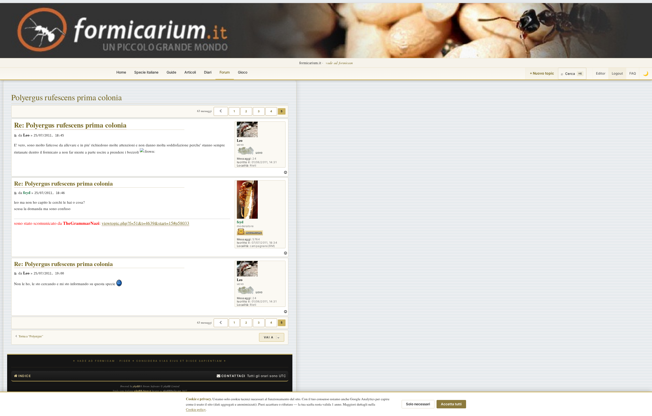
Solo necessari (418, 404)
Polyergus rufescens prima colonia (66, 97)
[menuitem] (231, 376)
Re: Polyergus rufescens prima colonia (70, 125)
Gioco (242, 72)
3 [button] (259, 111)
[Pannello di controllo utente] (590, 73)
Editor (600, 73)
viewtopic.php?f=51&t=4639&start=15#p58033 (145, 223)
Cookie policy (196, 409)
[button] (221, 111)
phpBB (136, 386)
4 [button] (271, 111)
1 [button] (234, 111)
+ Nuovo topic (542, 73)
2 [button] (246, 111)
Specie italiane (146, 72)
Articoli (190, 72)
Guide (171, 72)
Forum (225, 72)
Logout (617, 73)
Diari (207, 72)
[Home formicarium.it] (326, 30)
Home (121, 72)
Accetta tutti (451, 404)
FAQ (632, 73)
